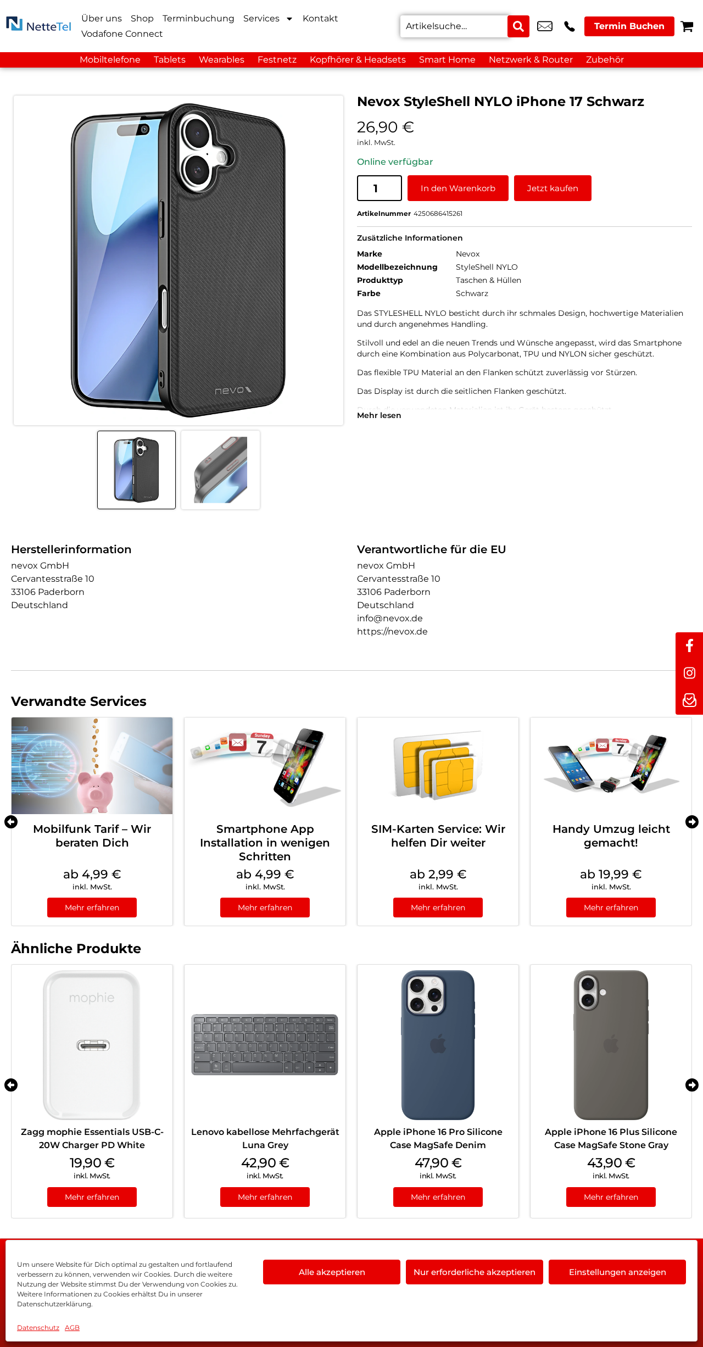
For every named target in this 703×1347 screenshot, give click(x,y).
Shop (142, 18)
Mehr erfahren (92, 907)
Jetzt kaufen (552, 188)
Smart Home (447, 59)
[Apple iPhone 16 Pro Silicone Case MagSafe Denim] (438, 1045)
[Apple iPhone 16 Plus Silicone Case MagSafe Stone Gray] (611, 1045)
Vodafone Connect (122, 34)
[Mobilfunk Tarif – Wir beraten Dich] (92, 765)
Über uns (101, 18)
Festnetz (277, 59)
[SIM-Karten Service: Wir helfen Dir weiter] (438, 765)
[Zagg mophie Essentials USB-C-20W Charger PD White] (92, 1045)
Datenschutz (38, 1327)
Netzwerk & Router (531, 59)
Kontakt (320, 18)
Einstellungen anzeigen (617, 1272)
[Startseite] (38, 26)
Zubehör (605, 59)
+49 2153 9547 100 (569, 26)
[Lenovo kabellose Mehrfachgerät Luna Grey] (265, 1045)
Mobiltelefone (110, 59)
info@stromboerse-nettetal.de (545, 26)
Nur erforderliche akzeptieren (474, 1272)
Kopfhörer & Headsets (358, 59)
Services (261, 18)
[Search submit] (518, 26)
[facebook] (689, 646)
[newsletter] (689, 701)
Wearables (221, 59)
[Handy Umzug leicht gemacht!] (611, 765)
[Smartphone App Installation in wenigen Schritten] (265, 765)
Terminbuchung (199, 18)
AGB (72, 1327)
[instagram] (689, 673)
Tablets (170, 59)
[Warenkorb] (687, 26)
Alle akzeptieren (332, 1272)
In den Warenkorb (458, 188)
